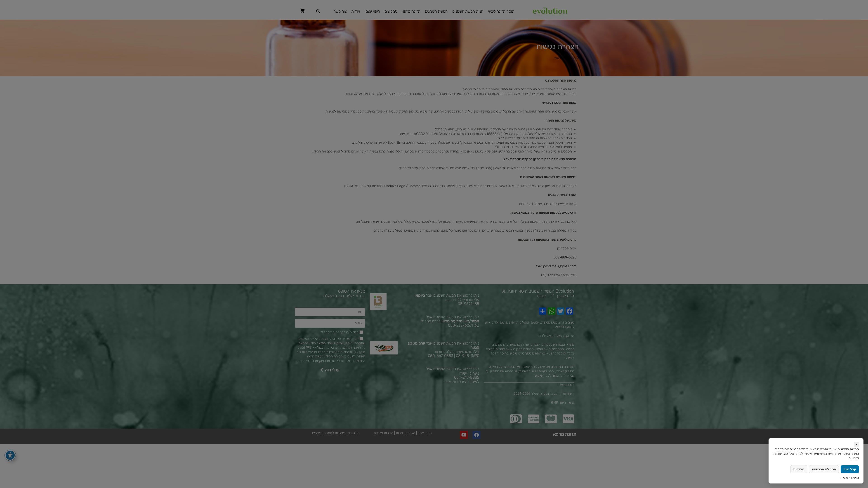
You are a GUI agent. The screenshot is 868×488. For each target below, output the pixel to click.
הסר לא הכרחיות (824, 469)
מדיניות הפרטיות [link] (850, 477)
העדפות (798, 469)
